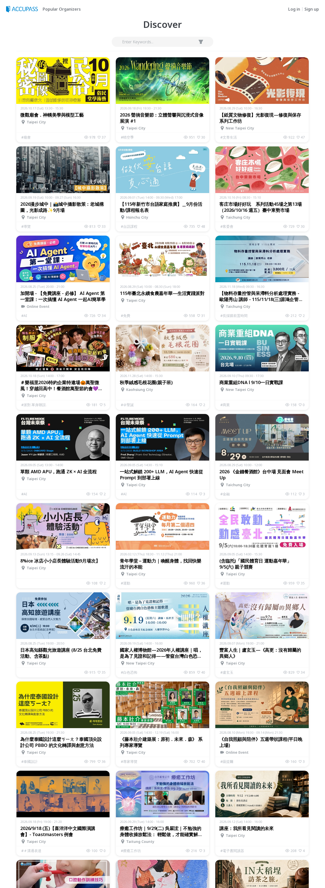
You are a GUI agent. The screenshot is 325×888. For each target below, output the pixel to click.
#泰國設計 (29, 761)
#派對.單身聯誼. (33, 404)
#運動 (125, 583)
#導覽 (26, 226)
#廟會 (26, 137)
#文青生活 (228, 137)
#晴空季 (127, 137)
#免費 (125, 315)
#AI (24, 315)
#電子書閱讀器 (232, 850)
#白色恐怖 (129, 672)
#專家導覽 (129, 761)
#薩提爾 (226, 761)
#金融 (225, 494)
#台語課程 (129, 226)
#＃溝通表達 (31, 850)
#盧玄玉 (226, 672)
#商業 (225, 404)
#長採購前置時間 (234, 315)
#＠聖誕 (127, 404)
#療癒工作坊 (131, 850)
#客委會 (226, 226)
